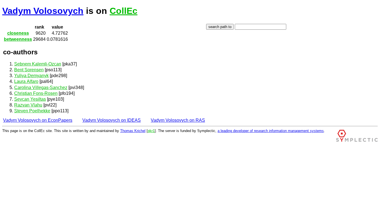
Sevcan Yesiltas (30, 99)
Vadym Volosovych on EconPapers (37, 120)
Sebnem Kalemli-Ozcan (37, 64)
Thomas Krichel (132, 131)
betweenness (18, 39)
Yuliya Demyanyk (31, 75)
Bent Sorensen (29, 69)
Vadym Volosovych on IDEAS (111, 120)
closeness (18, 33)
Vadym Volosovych (42, 11)
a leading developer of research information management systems (271, 131)
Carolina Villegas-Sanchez (40, 87)
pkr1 (151, 131)
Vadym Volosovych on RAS (178, 120)
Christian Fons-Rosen (36, 93)
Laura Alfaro (26, 81)
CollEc (123, 11)
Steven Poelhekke (32, 110)
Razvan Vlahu (28, 105)
